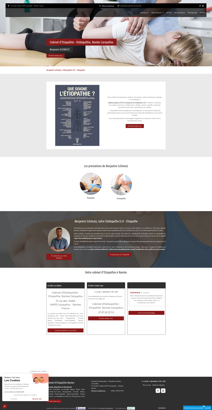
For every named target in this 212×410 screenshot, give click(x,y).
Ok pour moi (37, 399)
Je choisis (13, 399)
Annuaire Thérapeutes (106, 408)
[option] (106, 33)
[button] (4, 406)
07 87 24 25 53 (106, 312)
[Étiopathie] (91, 184)
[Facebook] (200, 6)
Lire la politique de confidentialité (14, 392)
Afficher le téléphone (108, 6)
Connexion (162, 408)
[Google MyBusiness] (203, 6)
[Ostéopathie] (121, 184)
